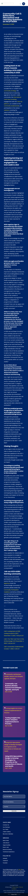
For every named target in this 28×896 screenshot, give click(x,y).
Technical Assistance (8, 852)
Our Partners (6, 827)
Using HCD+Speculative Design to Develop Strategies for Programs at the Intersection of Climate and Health (13, 761)
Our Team (5, 829)
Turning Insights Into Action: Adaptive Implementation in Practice (12, 721)
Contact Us (6, 825)
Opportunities (6, 845)
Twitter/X (5, 860)
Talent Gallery (7, 831)
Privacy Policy (15, 887)
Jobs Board (6, 843)
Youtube (5, 863)
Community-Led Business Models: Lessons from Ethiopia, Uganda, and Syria (13, 687)
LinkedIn (5, 858)
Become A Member (8, 834)
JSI (19, 869)
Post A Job (6, 847)
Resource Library (7, 849)
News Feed (6, 840)
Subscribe (14, 811)
